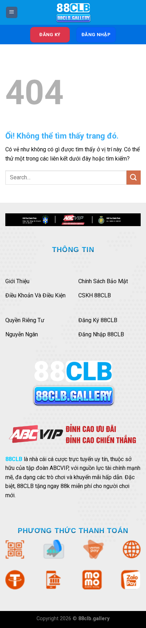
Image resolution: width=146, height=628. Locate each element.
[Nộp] (134, 177)
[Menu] (11, 12)
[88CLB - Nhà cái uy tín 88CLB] (73, 12)
